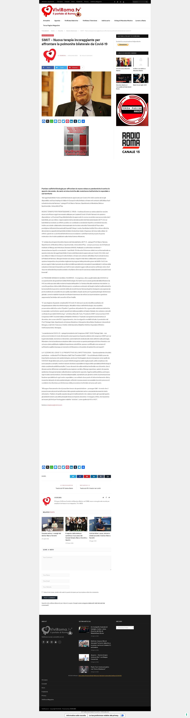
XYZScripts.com (105, 712)
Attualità (46, 20)
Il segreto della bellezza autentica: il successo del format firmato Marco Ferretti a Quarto (76, 536)
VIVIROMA (73, 709)
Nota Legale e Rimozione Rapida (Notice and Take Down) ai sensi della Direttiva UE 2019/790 (100, 675)
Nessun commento (87, 55)
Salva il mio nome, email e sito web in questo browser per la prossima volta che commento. (71, 592)
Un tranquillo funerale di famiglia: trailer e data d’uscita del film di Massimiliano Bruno (99, 630)
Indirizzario (106, 20)
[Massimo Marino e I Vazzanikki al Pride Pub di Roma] (123, 78)
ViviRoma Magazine (96, 1)
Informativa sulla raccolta (76, 715)
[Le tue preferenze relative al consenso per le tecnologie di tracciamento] (186, 714)
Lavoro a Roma (140, 20)
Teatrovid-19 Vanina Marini (64, 488)
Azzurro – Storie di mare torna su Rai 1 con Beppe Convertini (99, 657)
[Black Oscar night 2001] (140, 78)
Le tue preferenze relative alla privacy (103, 715)
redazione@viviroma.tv (54, 405)
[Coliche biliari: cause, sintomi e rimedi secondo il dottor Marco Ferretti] (100, 524)
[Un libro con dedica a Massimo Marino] (140, 62)
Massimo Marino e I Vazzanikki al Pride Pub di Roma (123, 87)
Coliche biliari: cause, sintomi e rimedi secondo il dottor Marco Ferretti (100, 535)
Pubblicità (79, 1)
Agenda (57, 20)
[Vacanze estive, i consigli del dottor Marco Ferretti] (53, 524)
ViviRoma (63, 55)
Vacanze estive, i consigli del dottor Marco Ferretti (51, 534)
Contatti (67, 1)
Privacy (86, 1)
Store (73, 1)
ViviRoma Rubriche (71, 20)
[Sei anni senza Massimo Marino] (123, 62)
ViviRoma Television (90, 20)
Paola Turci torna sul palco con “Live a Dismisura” (100, 668)
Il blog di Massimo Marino (123, 20)
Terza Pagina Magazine (51, 25)
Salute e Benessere (47, 35)
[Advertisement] (76, 171)
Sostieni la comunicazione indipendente (128, 41)
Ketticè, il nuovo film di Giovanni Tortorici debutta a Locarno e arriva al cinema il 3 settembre (101, 644)
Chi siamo (60, 1)
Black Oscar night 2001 (140, 85)
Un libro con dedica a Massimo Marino (139, 70)
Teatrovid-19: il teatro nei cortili (90, 488)
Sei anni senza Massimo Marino (123, 70)
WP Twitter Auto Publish (87, 712)
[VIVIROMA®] (61, 11)
